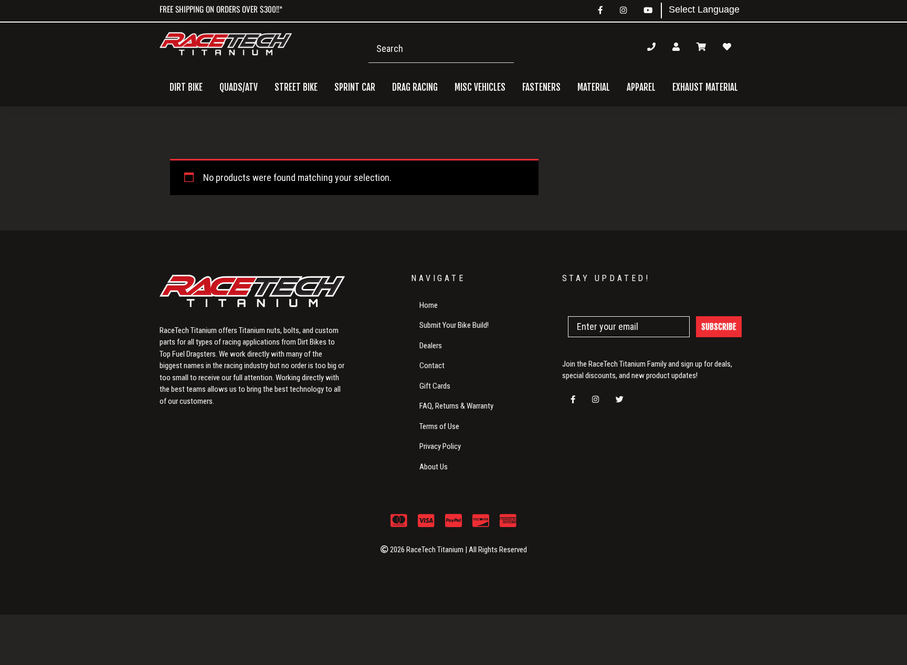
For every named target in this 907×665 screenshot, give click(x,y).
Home (428, 305)
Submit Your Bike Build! (454, 325)
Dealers (430, 345)
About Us (433, 466)
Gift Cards (434, 386)
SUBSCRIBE (718, 326)
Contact (432, 365)
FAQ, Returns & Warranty (456, 406)
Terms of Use (439, 426)
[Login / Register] (676, 47)
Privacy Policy (440, 446)
